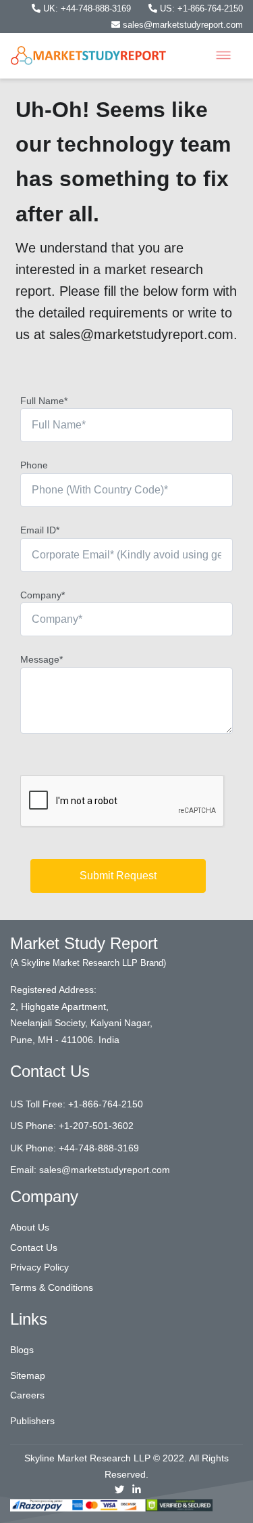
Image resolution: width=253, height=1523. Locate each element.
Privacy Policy (39, 1267)
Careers (27, 1395)
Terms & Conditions (51, 1287)
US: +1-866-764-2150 (200, 8)
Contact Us (33, 1247)
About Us (29, 1227)
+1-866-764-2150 (105, 1104)
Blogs (22, 1349)
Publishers (32, 1420)
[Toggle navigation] (223, 55)
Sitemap (27, 1375)
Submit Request (118, 875)
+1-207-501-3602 (96, 1125)
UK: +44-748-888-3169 (87, 8)
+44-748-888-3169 (99, 1148)
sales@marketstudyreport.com (181, 25)
